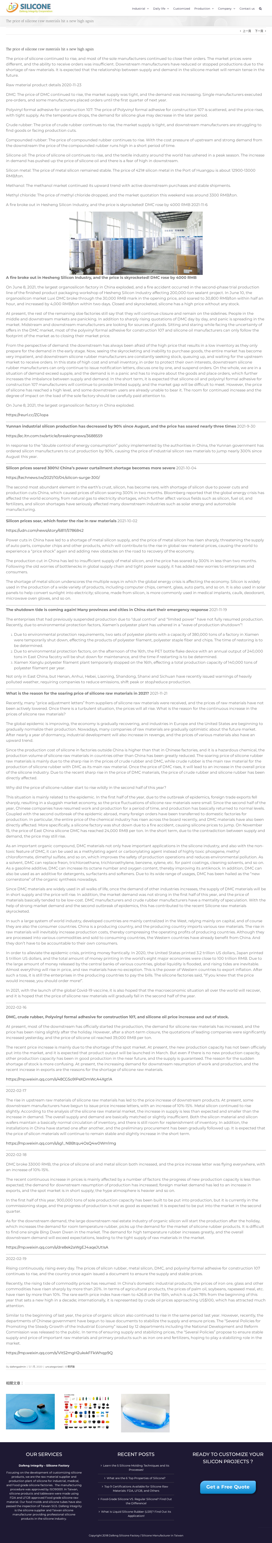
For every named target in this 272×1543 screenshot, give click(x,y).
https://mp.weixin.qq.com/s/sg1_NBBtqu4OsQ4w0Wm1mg (61, 1143)
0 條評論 (70, 1366)
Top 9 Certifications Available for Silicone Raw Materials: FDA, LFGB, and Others (136, 1488)
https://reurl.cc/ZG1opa (27, 415)
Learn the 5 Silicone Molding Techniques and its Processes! (136, 1468)
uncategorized (54, 1366)
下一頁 (259, 31)
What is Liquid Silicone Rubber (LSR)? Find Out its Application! (136, 1514)
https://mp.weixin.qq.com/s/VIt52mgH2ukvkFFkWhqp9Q (59, 1353)
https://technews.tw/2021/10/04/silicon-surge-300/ (53, 477)
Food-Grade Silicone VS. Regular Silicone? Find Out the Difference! (136, 1501)
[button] (260, 8)
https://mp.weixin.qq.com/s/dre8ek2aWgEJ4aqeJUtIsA (57, 1247)
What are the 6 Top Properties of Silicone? (136, 1478)
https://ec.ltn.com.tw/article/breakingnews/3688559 (54, 436)
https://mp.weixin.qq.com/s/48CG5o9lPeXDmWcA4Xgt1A (59, 1079)
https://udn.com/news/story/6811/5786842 (45, 530)
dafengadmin (18, 1366)
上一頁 (247, 31)
